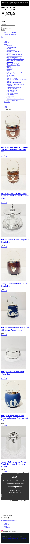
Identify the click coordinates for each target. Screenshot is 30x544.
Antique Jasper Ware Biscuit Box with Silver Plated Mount (15, 329)
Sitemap (4, 538)
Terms (25, 538)
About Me (6, 524)
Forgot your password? (10, 34)
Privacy (12, 540)
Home (5, 523)
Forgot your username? (10, 32)
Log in (2, 29)
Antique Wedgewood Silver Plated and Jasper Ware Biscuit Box (14, 418)
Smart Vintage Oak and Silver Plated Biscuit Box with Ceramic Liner (15, 195)
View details (4, 156)
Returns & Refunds (18, 538)
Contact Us (7, 527)
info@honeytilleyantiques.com (9, 520)
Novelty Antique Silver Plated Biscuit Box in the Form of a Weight (13, 464)
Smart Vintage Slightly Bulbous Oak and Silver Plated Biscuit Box (14, 149)
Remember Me (6, 28)
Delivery (9, 538)
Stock (5, 526)
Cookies (17, 540)
